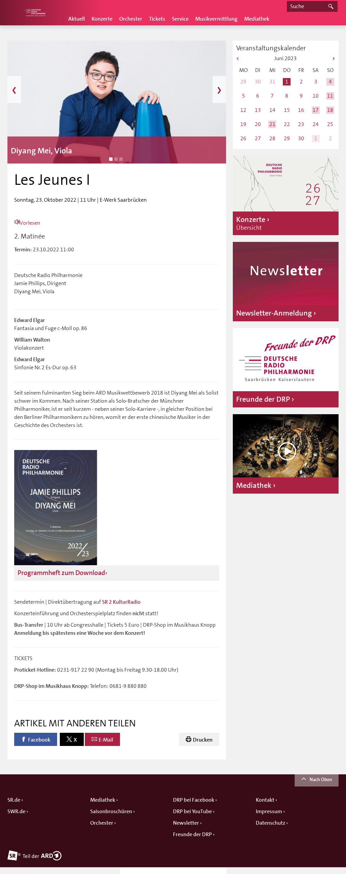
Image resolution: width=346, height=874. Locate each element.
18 (330, 110)
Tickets (157, 19)
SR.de (13, 800)
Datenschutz (270, 823)
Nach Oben (321, 779)
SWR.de (16, 811)
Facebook (39, 739)
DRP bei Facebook (193, 800)
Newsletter (186, 823)
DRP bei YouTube (192, 811)
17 (316, 110)
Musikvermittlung (216, 19)
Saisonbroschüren (111, 811)
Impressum (269, 811)
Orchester (130, 19)
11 (330, 95)
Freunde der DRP (192, 834)
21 (272, 124)
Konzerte (102, 19)
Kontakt (265, 800)
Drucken (203, 739)
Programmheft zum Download (61, 572)
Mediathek (256, 19)
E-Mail (106, 739)
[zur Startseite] (34, 12)
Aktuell (76, 19)
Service (180, 19)
